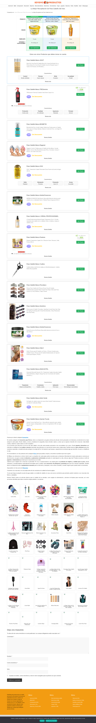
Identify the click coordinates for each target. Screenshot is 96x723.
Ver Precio (80, 65)
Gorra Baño (27, 588)
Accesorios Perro (55, 533)
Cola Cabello (68, 588)
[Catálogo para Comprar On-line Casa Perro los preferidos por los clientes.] (69, 526)
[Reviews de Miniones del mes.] (27, 526)
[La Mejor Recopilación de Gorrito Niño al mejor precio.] (13, 490)
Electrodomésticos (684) (56, 698)
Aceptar (42, 720)
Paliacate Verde (27, 569)
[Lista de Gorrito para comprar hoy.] (13, 544)
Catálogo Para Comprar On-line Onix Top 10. (13, 515)
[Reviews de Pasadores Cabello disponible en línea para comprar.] (83, 526)
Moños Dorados (55, 514)
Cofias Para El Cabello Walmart (69, 515)
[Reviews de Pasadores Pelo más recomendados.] (69, 490)
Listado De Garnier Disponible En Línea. (82, 497)
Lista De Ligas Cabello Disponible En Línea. (83, 570)
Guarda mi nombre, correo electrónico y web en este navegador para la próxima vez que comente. (35, 675)
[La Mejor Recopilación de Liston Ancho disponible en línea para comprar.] (27, 599)
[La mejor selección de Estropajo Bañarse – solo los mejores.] (55, 562)
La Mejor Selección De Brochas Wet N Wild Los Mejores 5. (82, 515)
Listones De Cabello (82, 588)
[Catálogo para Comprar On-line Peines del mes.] (13, 581)
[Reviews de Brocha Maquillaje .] (69, 544)
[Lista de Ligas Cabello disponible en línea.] (83, 562)
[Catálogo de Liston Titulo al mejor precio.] (83, 617)
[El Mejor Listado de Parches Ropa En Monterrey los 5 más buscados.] (41, 562)
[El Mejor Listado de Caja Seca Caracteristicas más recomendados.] (27, 508)
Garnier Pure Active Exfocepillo (41, 515)
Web (8, 669)
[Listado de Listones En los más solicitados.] (83, 544)
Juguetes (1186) (54, 706)
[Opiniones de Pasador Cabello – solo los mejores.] (69, 562)
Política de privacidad (51, 720)
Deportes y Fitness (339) (35, 706)
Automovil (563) (33, 698)
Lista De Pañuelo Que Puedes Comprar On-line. (54, 589)
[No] (94, 720)
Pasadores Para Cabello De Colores (69, 570)
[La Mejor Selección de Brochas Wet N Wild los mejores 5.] (83, 508)
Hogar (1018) (54, 704)
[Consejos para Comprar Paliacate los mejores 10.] (41, 544)
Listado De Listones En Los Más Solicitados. (83, 552)
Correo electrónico (12, 662)
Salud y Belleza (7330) (77, 704)
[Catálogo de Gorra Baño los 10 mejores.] (27, 581)
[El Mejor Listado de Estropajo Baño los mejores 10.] (55, 617)
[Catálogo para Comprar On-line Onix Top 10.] (13, 508)
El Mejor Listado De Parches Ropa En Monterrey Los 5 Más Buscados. (41, 571)
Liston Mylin (27, 605)
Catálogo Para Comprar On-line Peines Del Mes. (13, 589)
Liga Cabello (55, 496)
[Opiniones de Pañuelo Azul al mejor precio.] (83, 599)
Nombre (9, 656)
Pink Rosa (27, 551)
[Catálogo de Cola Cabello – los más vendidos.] (69, 581)
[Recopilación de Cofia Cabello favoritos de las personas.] (69, 508)
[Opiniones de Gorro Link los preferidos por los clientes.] (27, 490)
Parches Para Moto (13, 623)
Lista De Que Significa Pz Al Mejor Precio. (41, 606)
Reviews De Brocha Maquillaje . (68, 552)
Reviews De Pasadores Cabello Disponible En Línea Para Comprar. (83, 533)
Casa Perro (68, 533)
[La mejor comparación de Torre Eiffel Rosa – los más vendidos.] (13, 526)
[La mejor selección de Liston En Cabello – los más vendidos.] (69, 599)
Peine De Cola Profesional (27, 624)
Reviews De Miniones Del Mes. (27, 533)
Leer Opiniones (34, 47)
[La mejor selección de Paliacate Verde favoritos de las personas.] (27, 562)
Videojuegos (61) (76, 706)
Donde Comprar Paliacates (41, 552)
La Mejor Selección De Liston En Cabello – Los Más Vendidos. (69, 606)
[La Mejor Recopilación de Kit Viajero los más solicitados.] (55, 544)
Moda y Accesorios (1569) (78, 700)
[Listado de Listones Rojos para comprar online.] (41, 617)
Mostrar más (48, 81)
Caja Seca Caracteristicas (27, 515)
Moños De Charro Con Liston (41, 533)
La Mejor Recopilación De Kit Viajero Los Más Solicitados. (54, 552)
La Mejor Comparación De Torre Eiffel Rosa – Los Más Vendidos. (13, 533)
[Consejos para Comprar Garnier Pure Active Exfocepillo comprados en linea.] (41, 508)
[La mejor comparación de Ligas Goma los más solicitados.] (41, 581)
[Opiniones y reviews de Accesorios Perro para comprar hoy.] (55, 526)
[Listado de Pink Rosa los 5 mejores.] (27, 544)
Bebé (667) (32, 700)
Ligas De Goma (41, 588)
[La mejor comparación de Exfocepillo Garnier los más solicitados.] (69, 617)
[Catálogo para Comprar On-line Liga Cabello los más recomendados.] (55, 490)
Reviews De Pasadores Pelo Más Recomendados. (69, 497)
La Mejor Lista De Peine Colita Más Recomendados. (41, 497)
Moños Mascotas (55, 605)
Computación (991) (34, 702)
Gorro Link (27, 496)
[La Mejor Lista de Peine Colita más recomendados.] (41, 490)
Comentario (10, 636)
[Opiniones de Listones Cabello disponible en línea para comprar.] (83, 581)
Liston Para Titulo (82, 623)
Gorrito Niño (13, 496)
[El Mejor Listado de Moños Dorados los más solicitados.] (55, 508)
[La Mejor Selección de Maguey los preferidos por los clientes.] (13, 562)
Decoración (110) (33, 704)
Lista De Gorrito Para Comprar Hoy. (13, 552)
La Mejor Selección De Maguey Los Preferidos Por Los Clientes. (13, 570)
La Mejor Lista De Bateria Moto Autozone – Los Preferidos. (13, 606)
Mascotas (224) (76, 698)
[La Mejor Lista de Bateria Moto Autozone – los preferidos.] (13, 599)
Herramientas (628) (55, 702)
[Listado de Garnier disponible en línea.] (83, 490)
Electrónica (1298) (55, 700)
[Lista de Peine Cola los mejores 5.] (27, 617)
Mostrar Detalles (48, 137)
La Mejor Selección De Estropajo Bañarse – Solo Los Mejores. (54, 570)
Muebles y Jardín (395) (77, 702)
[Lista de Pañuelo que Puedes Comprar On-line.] (55, 581)
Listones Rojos (41, 623)
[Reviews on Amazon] (21, 104)
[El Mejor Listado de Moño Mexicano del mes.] (41, 526)
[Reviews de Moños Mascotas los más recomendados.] (55, 599)
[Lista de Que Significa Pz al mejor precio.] (41, 599)
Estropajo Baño (55, 623)
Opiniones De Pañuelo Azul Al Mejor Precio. (82, 606)
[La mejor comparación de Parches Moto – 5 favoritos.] (13, 617)
